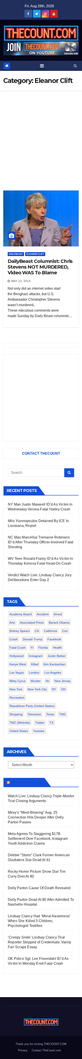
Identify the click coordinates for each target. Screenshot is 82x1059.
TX (51, 722)
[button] (75, 66)
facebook (54, 639)
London (34, 672)
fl (32, 647)
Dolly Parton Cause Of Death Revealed (39, 888)
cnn (65, 631)
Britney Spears (19, 631)
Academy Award (20, 614)
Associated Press (32, 622)
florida (43, 647)
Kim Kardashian (54, 664)
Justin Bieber (57, 656)
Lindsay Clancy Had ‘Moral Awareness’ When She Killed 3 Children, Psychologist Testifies (39, 921)
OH (63, 689)
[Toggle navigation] (42, 66)
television (34, 714)
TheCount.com (27, 782)
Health (57, 647)
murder (36, 681)
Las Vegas (16, 672)
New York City (37, 689)
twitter (39, 722)
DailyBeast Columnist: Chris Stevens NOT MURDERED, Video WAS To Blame (40, 267)
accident (43, 614)
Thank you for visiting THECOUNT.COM (41, 1044)
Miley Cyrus (17, 681)
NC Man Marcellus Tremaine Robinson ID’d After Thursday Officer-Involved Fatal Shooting (40, 542)
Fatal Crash (17, 647)
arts (12, 622)
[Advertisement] (41, 134)
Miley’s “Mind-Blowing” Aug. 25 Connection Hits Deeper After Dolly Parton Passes (36, 817)
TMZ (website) (19, 722)
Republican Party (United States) (32, 706)
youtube (38, 731)
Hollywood (16, 656)
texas (50, 714)
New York (16, 689)
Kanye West (17, 664)
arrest (58, 614)
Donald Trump (32, 639)
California (50, 631)
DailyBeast (16, 254)
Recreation (16, 697)
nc (47, 681)
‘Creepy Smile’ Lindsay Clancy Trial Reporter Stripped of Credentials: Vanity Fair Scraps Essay (39, 942)
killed (34, 664)
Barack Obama (59, 622)
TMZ (62, 714)
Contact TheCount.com (46, 1050)
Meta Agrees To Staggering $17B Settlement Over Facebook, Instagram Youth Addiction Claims (38, 838)
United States (18, 731)
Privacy (23, 1050)
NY (54, 689)
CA (37, 631)
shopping (16, 714)
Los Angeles (52, 672)
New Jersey (62, 681)
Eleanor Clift (35, 254)
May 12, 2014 (21, 281)
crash (13, 639)
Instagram (36, 656)
